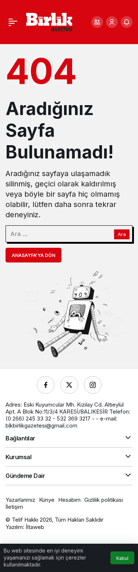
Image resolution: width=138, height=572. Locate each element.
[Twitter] (69, 385)
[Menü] (13, 22)
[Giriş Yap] (112, 22)
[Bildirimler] (126, 22)
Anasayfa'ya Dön (33, 255)
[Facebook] (45, 385)
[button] (97, 22)
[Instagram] (93, 385)
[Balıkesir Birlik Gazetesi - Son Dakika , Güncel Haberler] (49, 21)
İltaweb (35, 526)
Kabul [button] (122, 558)
